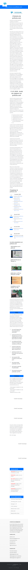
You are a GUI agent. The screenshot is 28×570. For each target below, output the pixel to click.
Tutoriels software (13, 552)
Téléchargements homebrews (15, 556)
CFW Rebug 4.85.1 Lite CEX (16, 501)
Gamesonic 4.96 (17, 200)
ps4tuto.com (12, 536)
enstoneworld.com (13, 540)
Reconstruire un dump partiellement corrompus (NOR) (16, 490)
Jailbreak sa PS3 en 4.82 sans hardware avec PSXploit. (16, 480)
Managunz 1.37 (17, 205)
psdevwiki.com (12, 543)
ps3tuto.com (15, 564)
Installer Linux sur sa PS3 (16, 476)
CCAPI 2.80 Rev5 (14, 506)
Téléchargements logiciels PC (15, 557)
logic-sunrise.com (13, 545)
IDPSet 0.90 (13, 511)
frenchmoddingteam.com (15, 538)
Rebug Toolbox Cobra (15, 513)
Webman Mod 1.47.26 (15, 508)
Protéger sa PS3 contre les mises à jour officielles (16, 485)
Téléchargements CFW (14, 554)
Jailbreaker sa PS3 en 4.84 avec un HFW (16, 472)
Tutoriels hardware (13, 550)
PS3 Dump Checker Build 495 (16, 499)
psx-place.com (12, 541)
